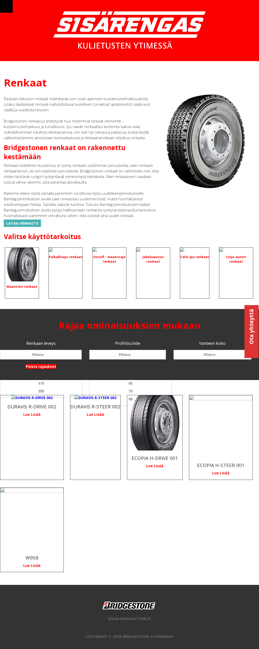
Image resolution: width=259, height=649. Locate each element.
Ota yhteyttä (251, 327)
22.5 (214, 367)
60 (130, 375)
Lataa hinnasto (22, 223)
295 (41, 375)
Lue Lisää (31, 414)
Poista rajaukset (41, 366)
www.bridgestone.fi (129, 618)
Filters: (38, 354)
